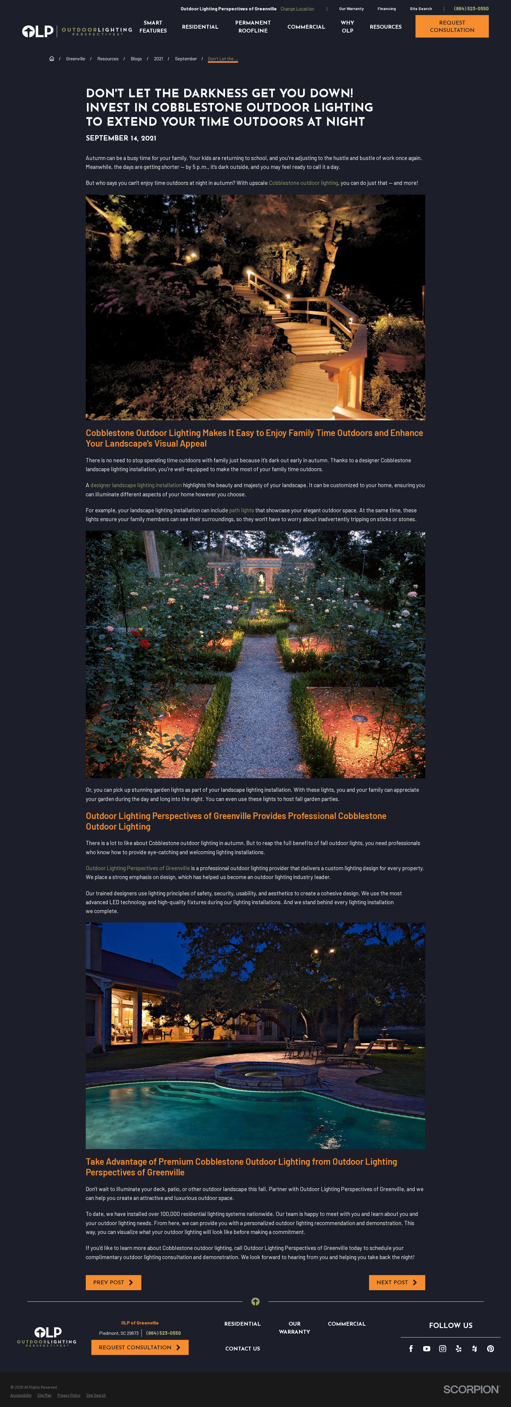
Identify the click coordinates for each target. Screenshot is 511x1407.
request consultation (452, 26)
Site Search (421, 8)
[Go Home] (51, 58)
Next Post (392, 1283)
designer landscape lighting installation (136, 485)
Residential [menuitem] (200, 27)
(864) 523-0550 (471, 8)
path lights (241, 510)
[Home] (77, 31)
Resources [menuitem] (386, 27)
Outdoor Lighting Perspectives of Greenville (138, 868)
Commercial (347, 1324)
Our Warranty (351, 8)
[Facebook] (411, 1348)
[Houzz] (474, 1348)
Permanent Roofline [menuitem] (253, 27)
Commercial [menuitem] (306, 27)
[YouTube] (426, 1348)
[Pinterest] (490, 1348)
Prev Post (108, 1283)
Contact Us (242, 1349)
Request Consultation (135, 1348)
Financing (387, 8)
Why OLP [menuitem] (347, 27)
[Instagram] (442, 1348)
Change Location (297, 8)
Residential (242, 1324)
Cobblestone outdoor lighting (303, 182)
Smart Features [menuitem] (153, 27)
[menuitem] (21, 1395)
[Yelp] (458, 1348)
